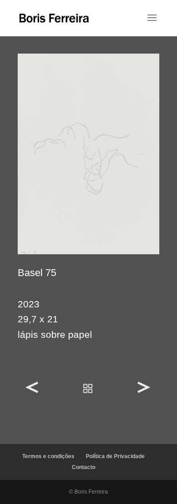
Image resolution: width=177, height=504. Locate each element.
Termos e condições (48, 456)
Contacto (83, 467)
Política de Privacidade (115, 456)
